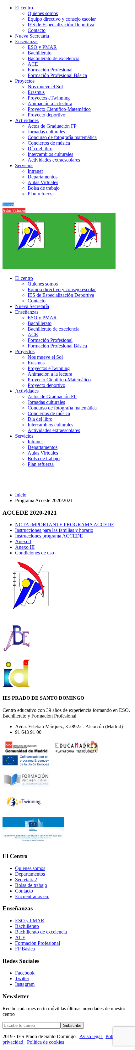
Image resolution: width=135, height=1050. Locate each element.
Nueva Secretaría (32, 36)
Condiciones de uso (34, 552)
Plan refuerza (41, 193)
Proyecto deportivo (46, 114)
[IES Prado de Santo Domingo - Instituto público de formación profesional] (31, 267)
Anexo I (23, 541)
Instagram (25, 984)
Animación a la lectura (50, 103)
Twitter (22, 978)
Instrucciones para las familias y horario (54, 530)
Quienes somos (43, 13)
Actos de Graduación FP (52, 126)
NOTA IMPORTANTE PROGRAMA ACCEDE (64, 524)
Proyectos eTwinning (49, 97)
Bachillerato (39, 52)
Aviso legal (91, 1036)
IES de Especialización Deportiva (61, 24)
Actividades (27, 120)
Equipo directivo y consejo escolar (62, 19)
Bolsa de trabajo (44, 188)
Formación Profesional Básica (57, 75)
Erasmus (36, 92)
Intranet (35, 171)
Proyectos (25, 81)
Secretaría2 (26, 879)
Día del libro (40, 148)
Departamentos (42, 176)
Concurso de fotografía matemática (62, 137)
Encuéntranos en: (32, 896)
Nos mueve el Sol (45, 86)
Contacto (37, 30)
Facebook (25, 972)
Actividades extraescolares (54, 159)
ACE (33, 64)
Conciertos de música (49, 143)
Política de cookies (45, 1042)
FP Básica (25, 948)
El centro (24, 7)
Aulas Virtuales (43, 182)
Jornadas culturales (46, 131)
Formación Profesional (50, 69)
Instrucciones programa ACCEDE (49, 535)
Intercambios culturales (50, 154)
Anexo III (25, 547)
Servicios (24, 165)
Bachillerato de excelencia (53, 58)
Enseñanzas (26, 41)
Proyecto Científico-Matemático (59, 109)
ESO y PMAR (42, 47)
